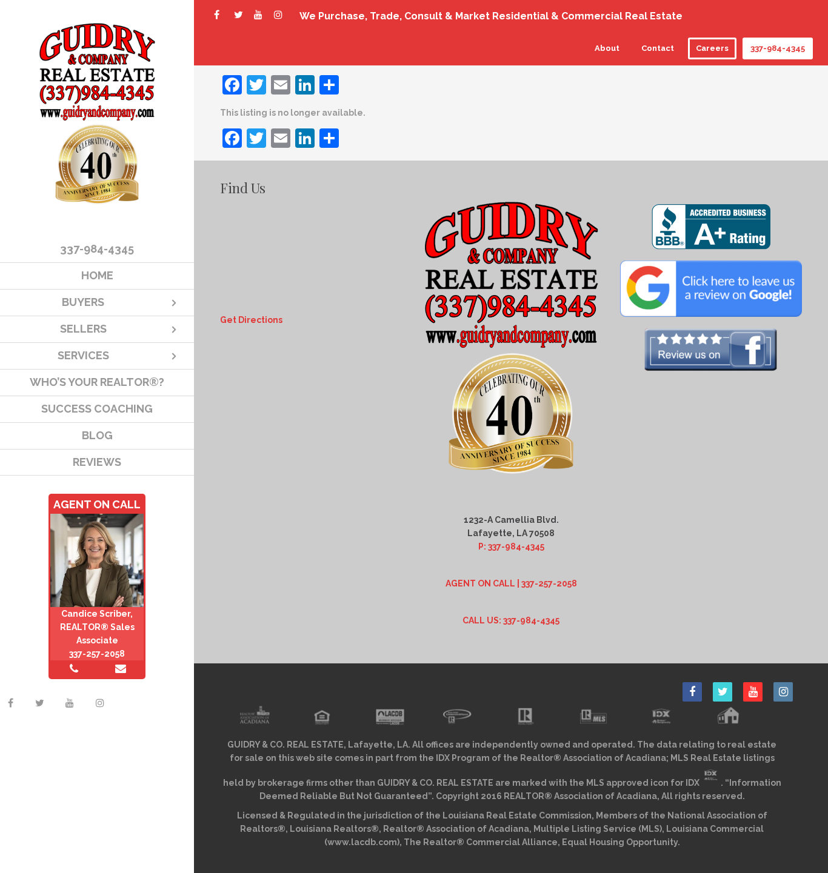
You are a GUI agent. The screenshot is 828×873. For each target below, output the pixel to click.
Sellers (83, 328)
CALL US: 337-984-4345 (510, 620)
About (607, 48)
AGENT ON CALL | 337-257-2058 (511, 583)
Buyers (83, 302)
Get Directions (251, 320)
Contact (657, 48)
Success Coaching (97, 408)
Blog (97, 435)
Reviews (97, 462)
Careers (712, 48)
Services (83, 355)
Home (97, 275)
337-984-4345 (777, 48)
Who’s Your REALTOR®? (97, 382)
